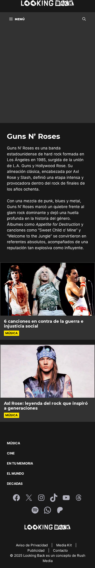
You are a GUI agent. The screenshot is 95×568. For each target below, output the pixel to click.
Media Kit (64, 545)
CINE (11, 453)
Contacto (60, 550)
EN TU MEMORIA (20, 463)
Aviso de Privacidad (32, 545)
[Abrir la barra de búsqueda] (84, 19)
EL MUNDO (15, 473)
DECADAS (15, 483)
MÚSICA (13, 443)
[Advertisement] (47, 75)
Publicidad (36, 550)
